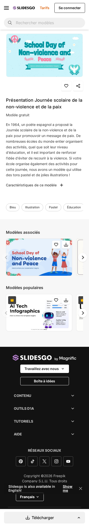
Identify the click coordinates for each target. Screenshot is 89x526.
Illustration (32, 207)
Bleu (13, 207)
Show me (67, 488)
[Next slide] (82, 257)
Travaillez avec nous (41, 369)
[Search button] (10, 23)
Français (27, 497)
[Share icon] (78, 86)
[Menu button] (6, 7)
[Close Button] (81, 488)
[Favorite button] (66, 86)
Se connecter (70, 8)
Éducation (74, 207)
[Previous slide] (6, 257)
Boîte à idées (44, 381)
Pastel (53, 207)
